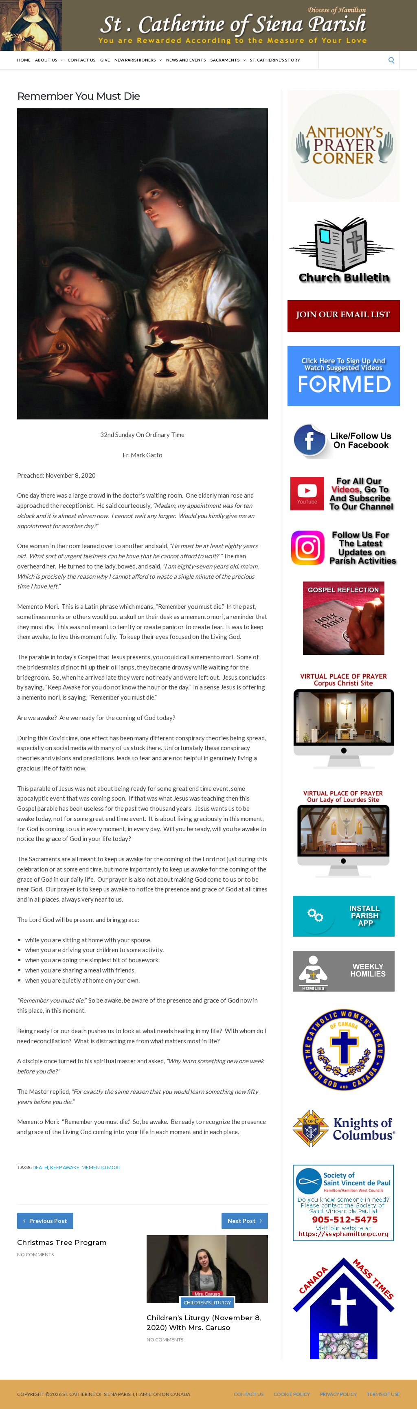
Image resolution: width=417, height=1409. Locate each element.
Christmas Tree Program (62, 1242)
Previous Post (48, 1220)
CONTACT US (82, 59)
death (40, 1167)
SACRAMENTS (225, 59)
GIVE (105, 59)
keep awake (64, 1167)
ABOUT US (46, 59)
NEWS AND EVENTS (186, 59)
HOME (24, 59)
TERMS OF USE (383, 1394)
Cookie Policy (292, 1394)
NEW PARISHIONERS (135, 59)
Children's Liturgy (207, 1302)
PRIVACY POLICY (338, 1394)
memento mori (100, 1167)
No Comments (35, 1254)
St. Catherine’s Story (275, 59)
